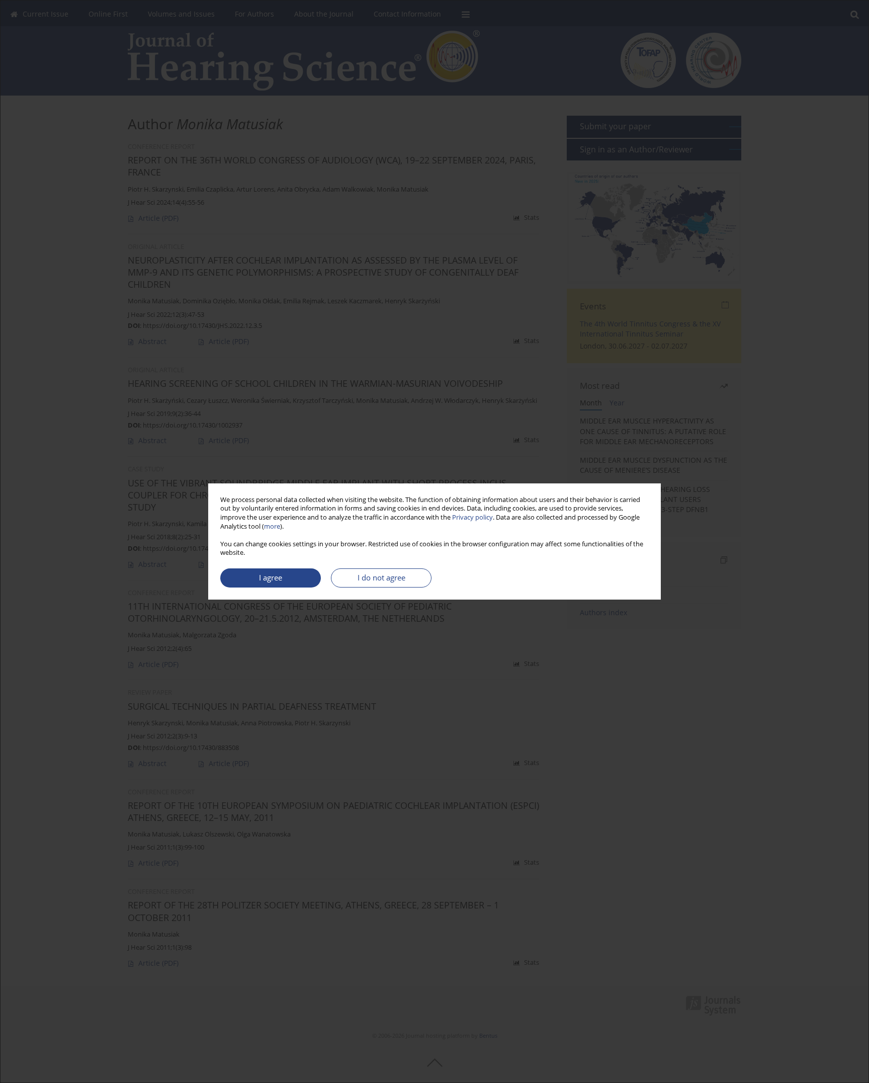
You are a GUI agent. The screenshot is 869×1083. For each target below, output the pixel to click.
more (272, 526)
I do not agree (381, 577)
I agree (270, 577)
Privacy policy (472, 517)
